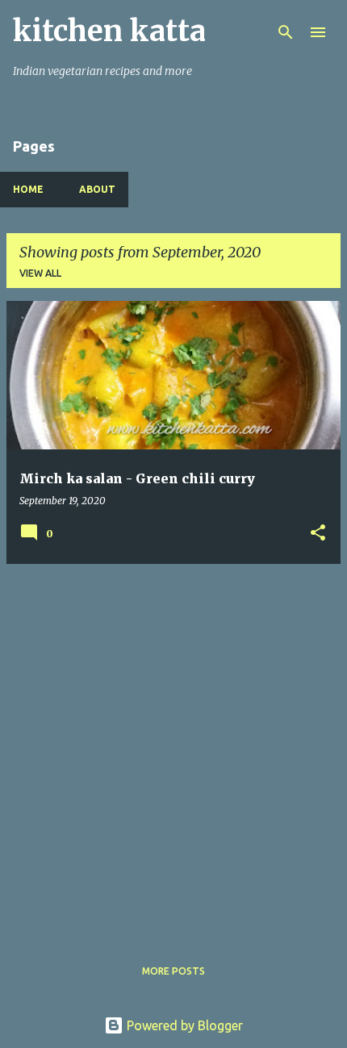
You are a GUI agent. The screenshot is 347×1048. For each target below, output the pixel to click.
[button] (318, 534)
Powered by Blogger (183, 1025)
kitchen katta (109, 31)
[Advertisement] (173, 750)
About (97, 189)
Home (28, 189)
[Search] (285, 32)
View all (40, 273)
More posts (173, 971)
